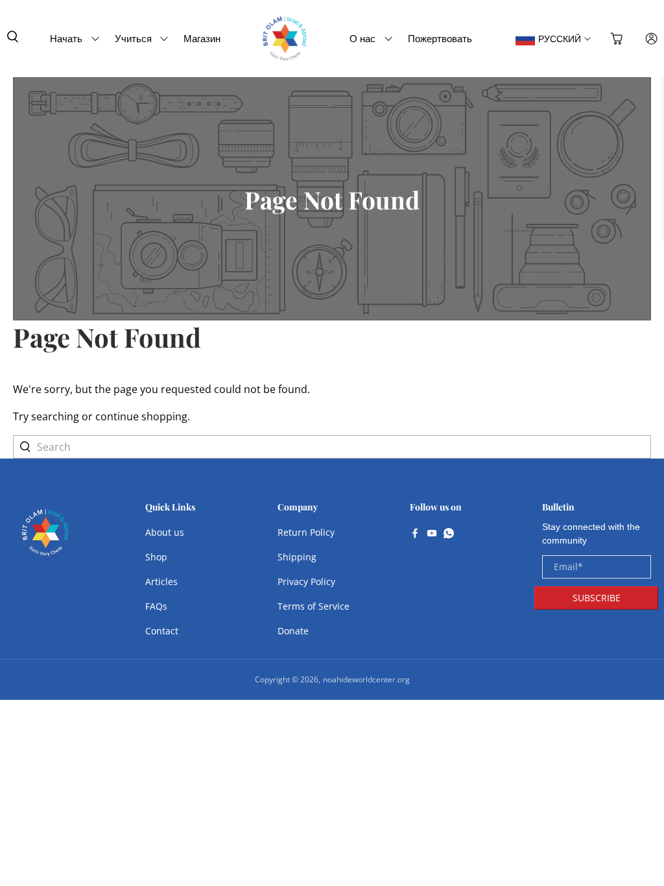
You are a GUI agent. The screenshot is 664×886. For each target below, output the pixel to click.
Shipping (297, 557)
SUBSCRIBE (597, 598)
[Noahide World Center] (45, 539)
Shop (156, 557)
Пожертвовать (440, 38)
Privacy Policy (306, 581)
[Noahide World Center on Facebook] (415, 534)
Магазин (202, 38)
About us (164, 532)
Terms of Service (314, 606)
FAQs (156, 606)
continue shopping (141, 416)
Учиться (133, 38)
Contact (161, 631)
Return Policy (306, 532)
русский (559, 38)
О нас (362, 38)
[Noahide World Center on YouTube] (432, 534)
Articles (161, 581)
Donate (293, 631)
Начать (66, 38)
